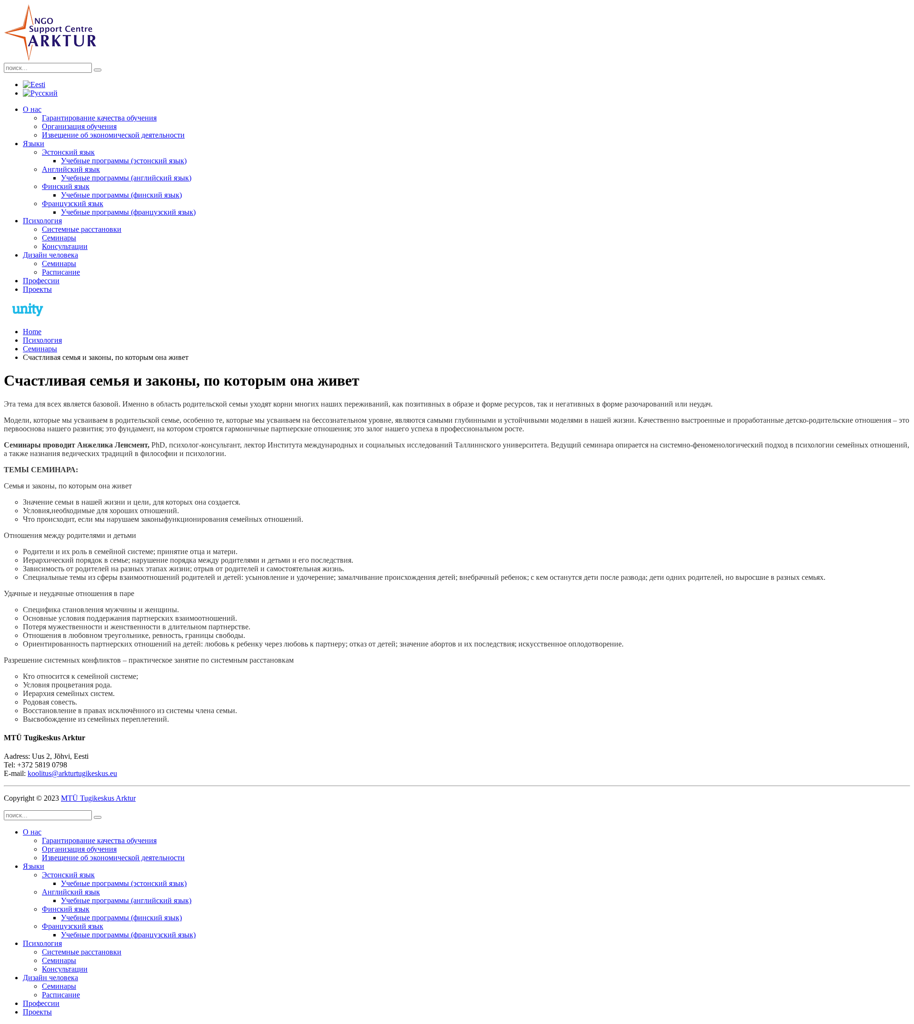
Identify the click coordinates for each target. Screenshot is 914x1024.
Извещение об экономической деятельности (113, 135)
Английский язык (71, 169)
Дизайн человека (50, 255)
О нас (32, 109)
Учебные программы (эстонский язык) (124, 161)
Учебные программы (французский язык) (128, 212)
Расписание (61, 272)
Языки (33, 143)
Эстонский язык (68, 152)
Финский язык (65, 186)
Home (32, 332)
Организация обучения (79, 126)
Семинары (59, 238)
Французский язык (72, 203)
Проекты (37, 289)
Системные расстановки (81, 229)
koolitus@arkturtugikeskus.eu (72, 773)
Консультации (65, 246)
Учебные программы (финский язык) (121, 195)
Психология (42, 221)
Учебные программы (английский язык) (126, 178)
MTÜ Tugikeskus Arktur (98, 798)
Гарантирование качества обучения (99, 118)
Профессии (41, 281)
